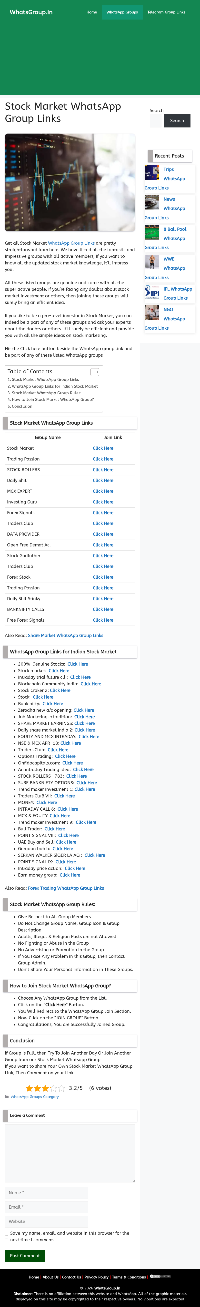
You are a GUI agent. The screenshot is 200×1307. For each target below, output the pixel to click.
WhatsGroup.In (31, 12)
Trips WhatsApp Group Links (165, 179)
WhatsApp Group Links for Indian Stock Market (55, 386)
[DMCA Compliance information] (160, 1277)
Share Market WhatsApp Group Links (65, 635)
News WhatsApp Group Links (165, 208)
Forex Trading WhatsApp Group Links (66, 888)
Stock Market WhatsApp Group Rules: (46, 393)
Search (157, 110)
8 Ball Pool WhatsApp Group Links (165, 239)
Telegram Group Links (166, 12)
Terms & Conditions (129, 1277)
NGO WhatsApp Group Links (165, 319)
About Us (51, 1277)
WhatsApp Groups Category (35, 1097)
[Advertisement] (100, 61)
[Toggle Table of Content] (92, 372)
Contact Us (71, 1277)
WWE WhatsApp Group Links (165, 268)
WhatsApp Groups (122, 12)
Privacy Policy (97, 1277)
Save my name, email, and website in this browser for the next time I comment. (69, 1237)
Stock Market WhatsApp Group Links (45, 379)
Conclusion (22, 406)
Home (92, 12)
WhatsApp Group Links (71, 243)
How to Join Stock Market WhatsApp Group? (53, 399)
